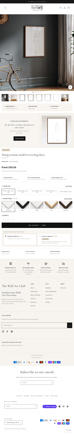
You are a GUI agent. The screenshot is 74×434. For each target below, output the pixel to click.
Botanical (33, 302)
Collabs (48, 302)
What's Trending (35, 295)
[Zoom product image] (70, 87)
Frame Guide (68, 199)
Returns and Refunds (37, 396)
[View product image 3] (22, 97)
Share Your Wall (19, 138)
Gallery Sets (34, 291)
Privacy (47, 396)
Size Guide (69, 186)
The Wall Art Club (12, 428)
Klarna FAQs (49, 298)
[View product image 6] (47, 97)
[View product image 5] (39, 97)
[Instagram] (3, 332)
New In (33, 288)
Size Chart (19, 396)
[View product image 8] (64, 97)
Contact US (49, 295)
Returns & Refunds (51, 291)
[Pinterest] (11, 332)
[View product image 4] (30, 97)
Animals (33, 306)
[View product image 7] (56, 97)
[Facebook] (7, 332)
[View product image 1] (5, 97)
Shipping (48, 288)
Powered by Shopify (21, 428)
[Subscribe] (51, 383)
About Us (63, 288)
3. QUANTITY (5, 215)
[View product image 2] (14, 97)
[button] (5, 8)
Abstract (33, 298)
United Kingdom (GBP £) (12, 422)
